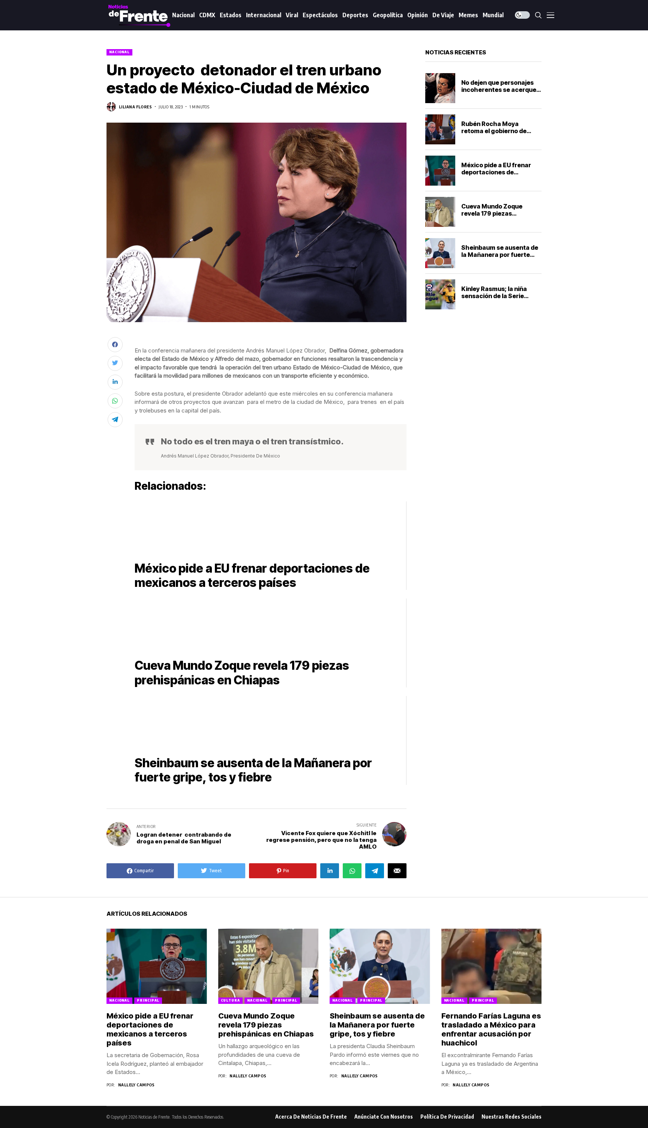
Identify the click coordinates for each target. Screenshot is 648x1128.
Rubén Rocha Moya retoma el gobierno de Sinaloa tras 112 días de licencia (494, 134)
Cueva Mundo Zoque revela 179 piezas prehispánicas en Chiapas (499, 213)
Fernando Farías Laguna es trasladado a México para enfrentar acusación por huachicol (491, 1029)
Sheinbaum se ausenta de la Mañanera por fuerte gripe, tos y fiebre (499, 255)
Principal (148, 1000)
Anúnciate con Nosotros (383, 1117)
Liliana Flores (135, 106)
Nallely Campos (136, 1084)
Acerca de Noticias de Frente (311, 1117)
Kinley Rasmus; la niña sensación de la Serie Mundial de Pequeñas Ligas (494, 299)
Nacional (119, 52)
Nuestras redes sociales (512, 1117)
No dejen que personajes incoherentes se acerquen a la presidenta (500, 89)
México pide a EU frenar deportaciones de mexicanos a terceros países (496, 175)
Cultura (230, 1000)
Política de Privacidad (447, 1117)
